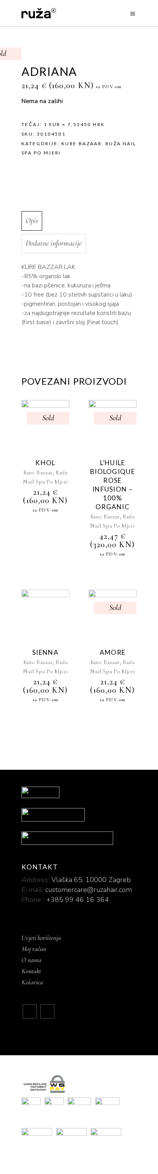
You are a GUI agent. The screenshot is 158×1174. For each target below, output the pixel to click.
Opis (32, 220)
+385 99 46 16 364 (77, 899)
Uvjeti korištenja (41, 937)
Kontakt (31, 971)
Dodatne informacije (54, 243)
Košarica (32, 982)
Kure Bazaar (81, 143)
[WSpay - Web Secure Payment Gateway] (79, 1084)
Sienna (45, 652)
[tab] (77, 221)
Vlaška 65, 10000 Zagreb (91, 879)
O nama (31, 960)
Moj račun (33, 948)
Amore (112, 652)
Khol (45, 463)
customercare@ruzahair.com (88, 889)
